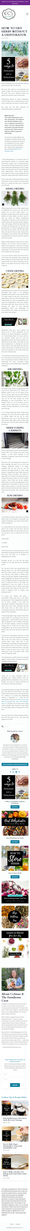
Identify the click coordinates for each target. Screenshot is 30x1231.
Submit (15, 1085)
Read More (15, 807)
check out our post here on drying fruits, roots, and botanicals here (15, 701)
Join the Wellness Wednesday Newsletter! (15, 764)
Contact (17, 1224)
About (12, 1224)
